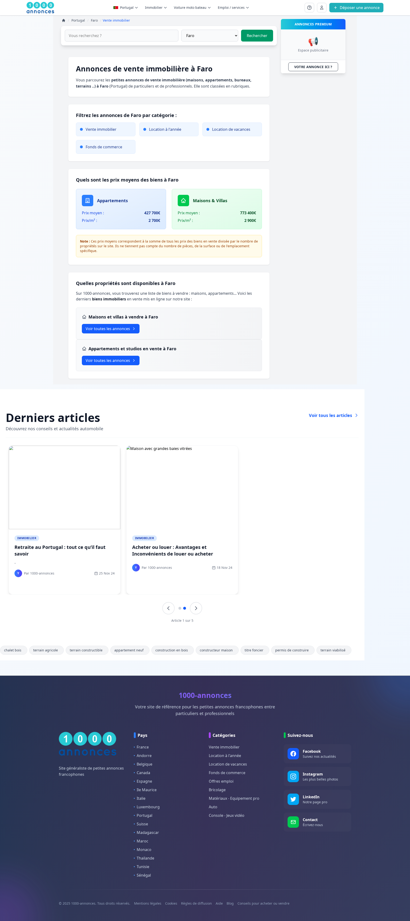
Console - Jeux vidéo (226, 815)
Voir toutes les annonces (108, 328)
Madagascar (148, 832)
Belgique (144, 764)
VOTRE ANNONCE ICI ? (313, 67)
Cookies (171, 903)
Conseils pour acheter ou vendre (263, 903)
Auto (213, 806)
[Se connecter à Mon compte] (309, 7)
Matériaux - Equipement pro (234, 798)
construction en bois (171, 650)
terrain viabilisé (333, 650)
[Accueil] (63, 20)
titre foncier (254, 650)
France (143, 747)
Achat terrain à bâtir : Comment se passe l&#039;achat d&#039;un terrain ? (180, 550)
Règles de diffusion (196, 903)
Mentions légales (147, 903)
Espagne (144, 781)
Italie (141, 798)
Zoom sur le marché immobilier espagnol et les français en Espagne (298, 550)
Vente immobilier (224, 747)
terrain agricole (45, 650)
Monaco (144, 849)
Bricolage (217, 789)
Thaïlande (145, 858)
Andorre (144, 755)
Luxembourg (148, 806)
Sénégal (144, 875)
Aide (219, 903)
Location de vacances (228, 764)
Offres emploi (221, 781)
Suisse (142, 824)
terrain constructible (86, 650)
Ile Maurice (147, 789)
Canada (143, 772)
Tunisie (143, 866)
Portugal (127, 7)
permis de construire (292, 650)
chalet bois (12, 650)
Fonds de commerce (227, 772)
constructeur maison (216, 650)
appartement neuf (129, 650)
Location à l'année (225, 755)
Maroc (142, 841)
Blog (230, 903)
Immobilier (26, 538)
